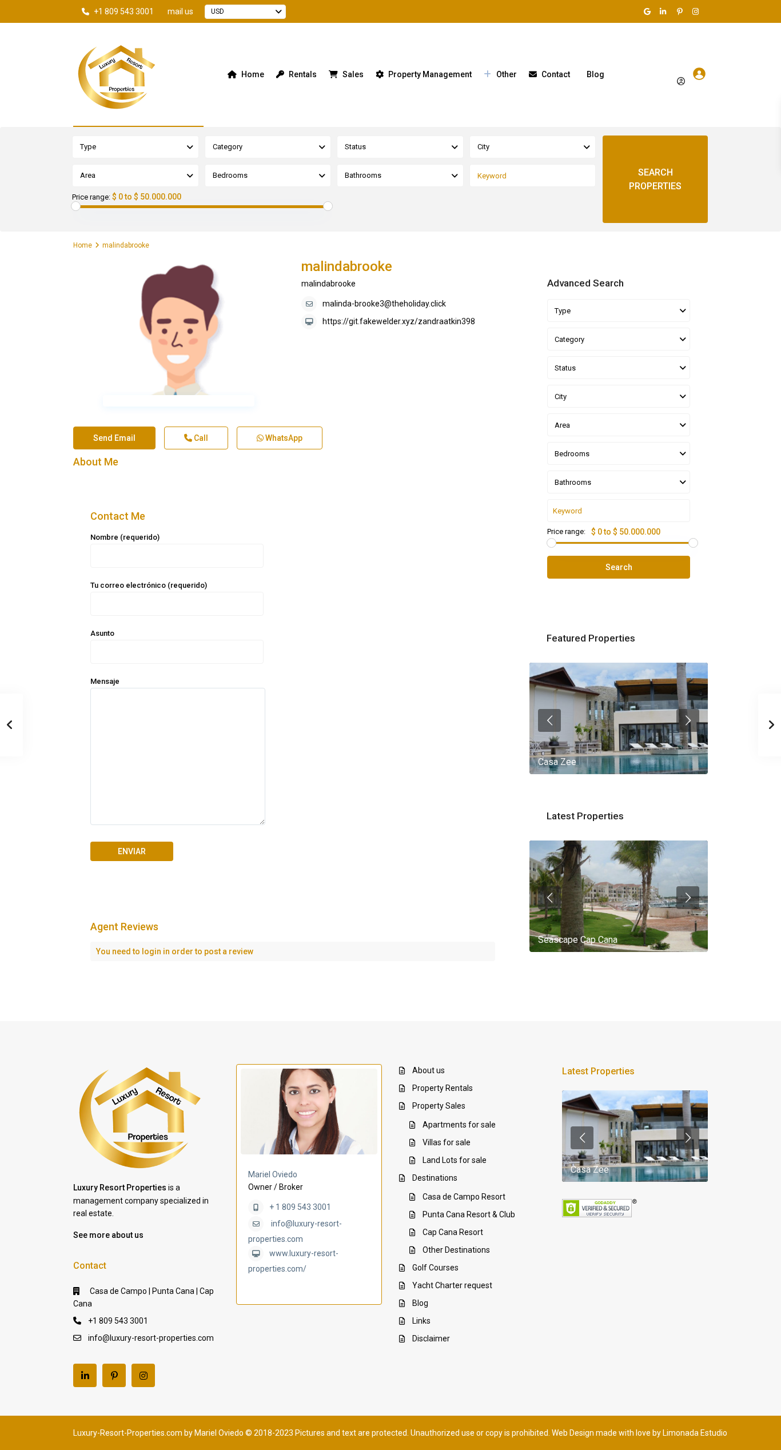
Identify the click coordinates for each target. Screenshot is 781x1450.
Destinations (434, 1177)
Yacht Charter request (452, 1285)
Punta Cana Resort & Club (469, 1214)
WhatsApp (283, 438)
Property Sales (438, 1105)
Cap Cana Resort (453, 1232)
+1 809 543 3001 (124, 11)
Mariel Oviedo (272, 1174)
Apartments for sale (459, 1124)
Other (506, 74)
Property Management (430, 74)
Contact (555, 74)
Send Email (114, 438)
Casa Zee (557, 761)
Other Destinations (456, 1249)
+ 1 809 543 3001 (300, 1207)
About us (428, 1070)
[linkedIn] (665, 11)
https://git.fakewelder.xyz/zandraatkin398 (398, 321)
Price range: (91, 197)
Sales (353, 74)
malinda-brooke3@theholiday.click (384, 303)
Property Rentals (442, 1088)
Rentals (303, 74)
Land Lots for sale (455, 1160)
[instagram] (697, 11)
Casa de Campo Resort (464, 1196)
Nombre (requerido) (125, 537)
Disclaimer (431, 1338)
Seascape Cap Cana (577, 939)
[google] (649, 11)
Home (252, 74)
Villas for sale (447, 1142)
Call (200, 438)
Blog (595, 74)
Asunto (102, 633)
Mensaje (104, 681)
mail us (180, 11)
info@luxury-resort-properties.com (151, 1338)
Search (618, 567)
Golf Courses (435, 1267)
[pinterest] (681, 11)
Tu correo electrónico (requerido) (148, 585)
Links (421, 1320)
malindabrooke (346, 266)
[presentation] (549, 720)
